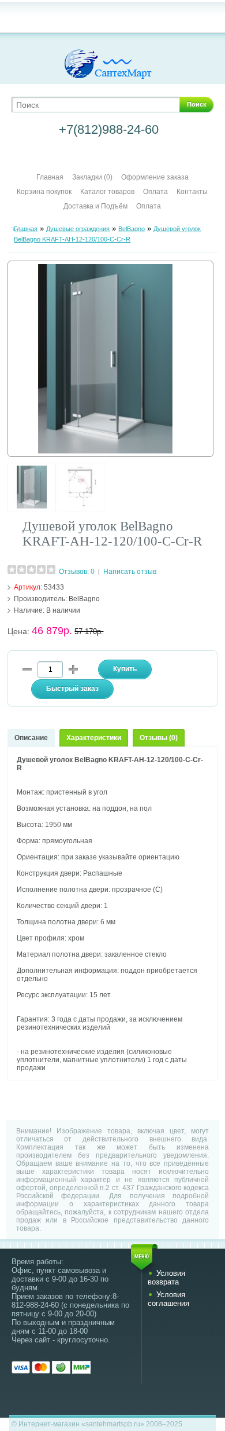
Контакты (192, 192)
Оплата (155, 192)
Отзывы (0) (159, 738)
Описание (31, 738)
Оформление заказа (155, 177)
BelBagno (131, 228)
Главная (49, 177)
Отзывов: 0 (77, 572)
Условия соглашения (168, 1299)
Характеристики (93, 738)
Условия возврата (166, 1277)
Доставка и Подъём (96, 206)
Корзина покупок (44, 192)
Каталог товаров (107, 192)
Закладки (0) (92, 177)
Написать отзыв (129, 572)
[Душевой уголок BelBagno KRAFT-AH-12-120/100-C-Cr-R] (31, 509)
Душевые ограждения (78, 228)
